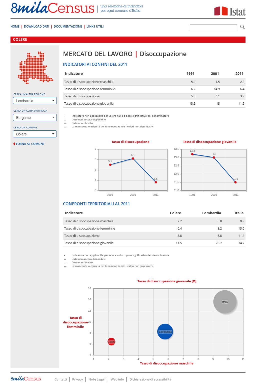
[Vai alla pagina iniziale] (77, 10)
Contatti (60, 379)
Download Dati (36, 26)
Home (15, 26)
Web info (117, 379)
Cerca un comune (25, 127)
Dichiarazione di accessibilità (150, 379)
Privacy (77, 379)
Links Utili (95, 26)
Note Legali (96, 379)
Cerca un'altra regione (29, 94)
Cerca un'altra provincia (30, 110)
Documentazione (68, 26)
